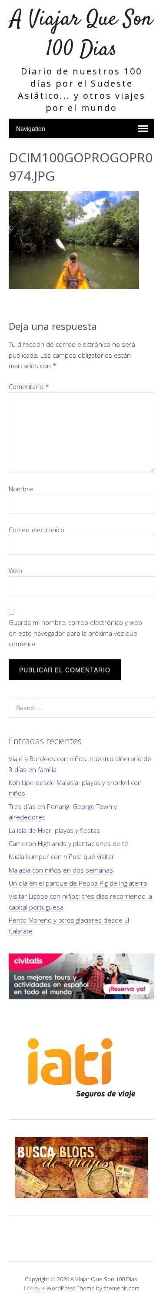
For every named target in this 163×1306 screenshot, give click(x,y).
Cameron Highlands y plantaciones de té (68, 843)
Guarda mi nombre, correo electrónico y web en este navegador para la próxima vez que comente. (75, 633)
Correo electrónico (36, 529)
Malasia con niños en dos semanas (61, 870)
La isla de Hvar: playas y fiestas (54, 830)
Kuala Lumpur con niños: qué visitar (61, 856)
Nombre (21, 488)
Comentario (29, 386)
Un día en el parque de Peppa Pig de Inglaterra (78, 883)
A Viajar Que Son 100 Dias (81, 34)
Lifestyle (34, 1288)
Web (15, 570)
